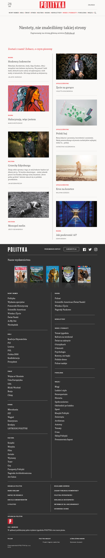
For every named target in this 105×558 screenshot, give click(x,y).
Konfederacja (14, 357)
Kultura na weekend (64, 336)
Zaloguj (91, 5)
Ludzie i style (61, 390)
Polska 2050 (13, 354)
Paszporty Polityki (16, 469)
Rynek (33, 13)
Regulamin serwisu (62, 486)
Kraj (22, 13)
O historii (59, 348)
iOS (9, 527)
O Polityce (12, 504)
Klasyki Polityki (62, 413)
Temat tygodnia (62, 333)
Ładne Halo (56, 542)
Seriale (11, 454)
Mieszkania (13, 409)
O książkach (60, 344)
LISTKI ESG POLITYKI (17, 428)
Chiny (10, 395)
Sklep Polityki (61, 435)
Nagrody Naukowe (63, 309)
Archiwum (59, 420)
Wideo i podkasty (70, 13)
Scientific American (17, 309)
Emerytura (13, 420)
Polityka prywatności (63, 495)
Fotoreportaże (61, 394)
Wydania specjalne (16, 301)
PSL (9, 350)
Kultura (40, 13)
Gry (9, 465)
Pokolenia (82, 13)
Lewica (11, 346)
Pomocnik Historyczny (18, 305)
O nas (57, 431)
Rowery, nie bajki (62, 355)
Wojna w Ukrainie (16, 376)
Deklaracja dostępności (64, 500)
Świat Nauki (13, 317)
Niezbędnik (13, 324)
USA (9, 383)
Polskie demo (61, 359)
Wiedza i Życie (14, 313)
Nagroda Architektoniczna (20, 473)
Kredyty (11, 424)
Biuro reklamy (13, 491)
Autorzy (58, 424)
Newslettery (56, 13)
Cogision (50, 542)
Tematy (58, 428)
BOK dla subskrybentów (17, 500)
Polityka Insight (45, 539)
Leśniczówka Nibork (77, 539)
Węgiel (11, 417)
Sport (57, 409)
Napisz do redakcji (15, 495)
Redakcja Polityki (15, 486)
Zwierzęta (59, 416)
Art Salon (12, 476)
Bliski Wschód (14, 387)
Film (10, 450)
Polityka (11, 298)
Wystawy (12, 457)
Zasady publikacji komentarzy (66, 491)
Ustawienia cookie (61, 509)
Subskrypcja (71, 249)
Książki (11, 442)
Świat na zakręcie (63, 340)
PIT (9, 413)
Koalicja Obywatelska (17, 339)
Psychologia (60, 351)
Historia (58, 397)
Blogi (57, 386)
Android (15, 527)
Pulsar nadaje (61, 363)
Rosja (10, 391)
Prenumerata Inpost (52, 249)
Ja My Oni (12, 320)
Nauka (47, 13)
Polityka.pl (70, 32)
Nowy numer (14, 13)
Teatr (10, 461)
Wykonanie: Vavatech (76, 542)
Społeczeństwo (61, 401)
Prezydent (12, 361)
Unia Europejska (15, 379)
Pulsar (58, 298)
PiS (9, 342)
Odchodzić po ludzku (64, 405)
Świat (27, 13)
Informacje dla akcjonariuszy (66, 504)
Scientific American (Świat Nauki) (70, 301)
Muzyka (11, 446)
